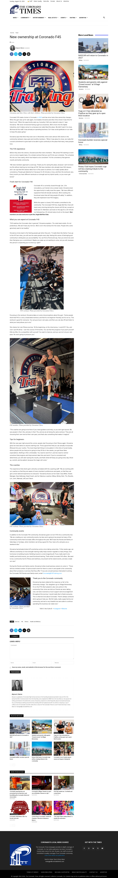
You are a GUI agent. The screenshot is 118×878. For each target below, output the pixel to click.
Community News (36, 755)
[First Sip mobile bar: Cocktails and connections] (64, 783)
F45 (22, 621)
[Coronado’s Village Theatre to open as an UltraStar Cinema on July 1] (42, 783)
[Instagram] (89, 848)
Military (12, 733)
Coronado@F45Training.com (52, 573)
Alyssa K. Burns (20, 48)
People (17, 32)
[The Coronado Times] (25, 9)
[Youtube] (102, 848)
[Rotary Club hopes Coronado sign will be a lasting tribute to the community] (42, 749)
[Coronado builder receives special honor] (20, 749)
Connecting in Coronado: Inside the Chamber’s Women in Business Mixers (41, 818)
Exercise (17, 621)
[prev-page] (11, 765)
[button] (104, 17)
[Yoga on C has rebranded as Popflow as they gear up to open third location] (64, 727)
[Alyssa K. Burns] (13, 48)
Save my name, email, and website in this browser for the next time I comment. (36, 667)
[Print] (28, 54)
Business (12, 32)
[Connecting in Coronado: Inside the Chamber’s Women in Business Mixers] (42, 808)
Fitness (26, 621)
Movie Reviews (57, 814)
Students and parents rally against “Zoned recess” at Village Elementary (41, 737)
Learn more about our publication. (55, 855)
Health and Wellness (35, 621)
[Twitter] (16, 54)
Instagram (57, 608)
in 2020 (39, 117)
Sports (55, 755)
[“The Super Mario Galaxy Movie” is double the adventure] (64, 808)
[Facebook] (11, 54)
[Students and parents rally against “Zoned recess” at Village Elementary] (42, 727)
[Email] (24, 54)
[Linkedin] (20, 54)
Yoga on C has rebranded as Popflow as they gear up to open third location (63, 737)
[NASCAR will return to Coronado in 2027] (20, 727)
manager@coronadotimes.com (54, 861)
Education (34, 733)
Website (64, 608)
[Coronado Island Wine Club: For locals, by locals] (20, 808)
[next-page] (14, 765)
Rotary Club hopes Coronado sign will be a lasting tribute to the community (41, 759)
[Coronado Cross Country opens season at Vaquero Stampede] (64, 749)
